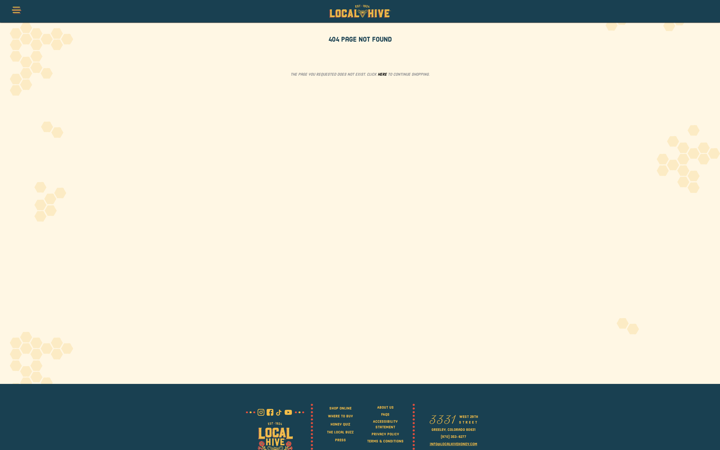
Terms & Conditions (385, 441)
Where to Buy (340, 416)
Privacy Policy (385, 434)
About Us (385, 408)
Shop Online (340, 408)
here (382, 75)
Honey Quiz (340, 424)
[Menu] (16, 11)
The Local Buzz (340, 432)
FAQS (385, 415)
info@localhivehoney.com (453, 444)
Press (340, 440)
